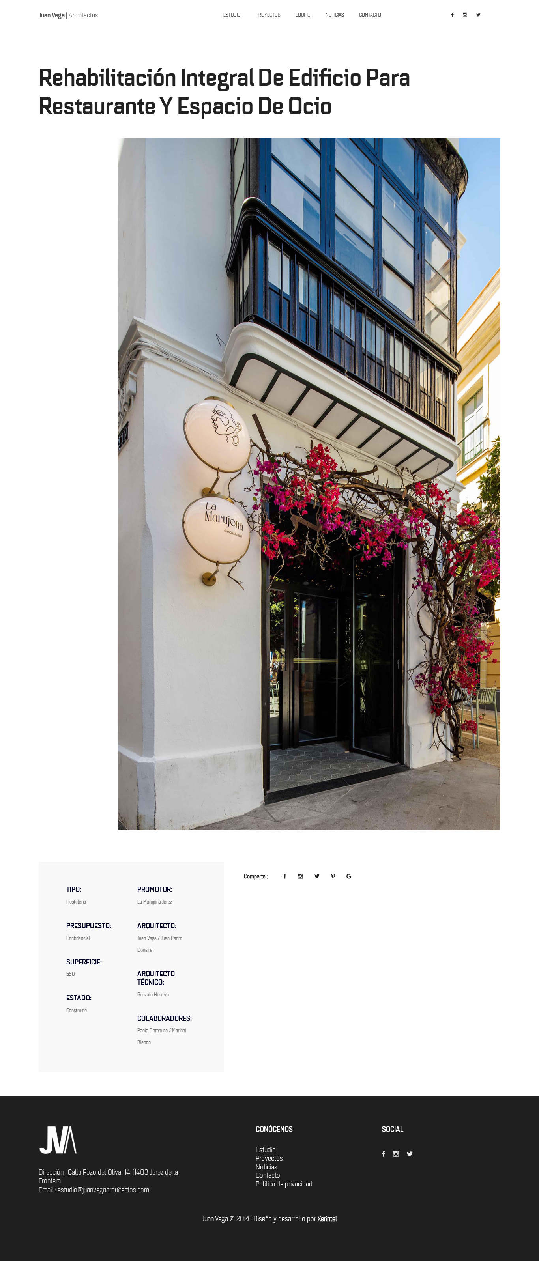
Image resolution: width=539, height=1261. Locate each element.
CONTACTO (370, 15)
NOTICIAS (335, 15)
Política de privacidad (284, 799)
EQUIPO (303, 15)
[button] (73, 307)
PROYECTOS (268, 15)
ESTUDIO (232, 15)
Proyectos (269, 773)
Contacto (268, 791)
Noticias (266, 782)
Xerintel (327, 834)
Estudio (266, 765)
